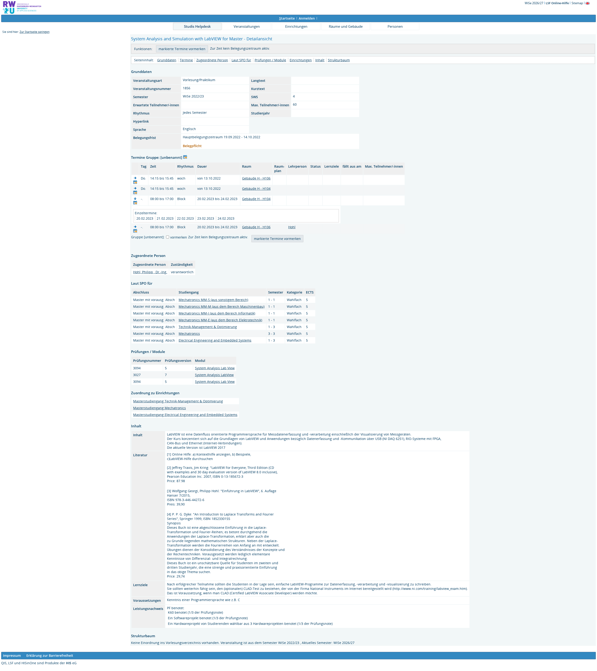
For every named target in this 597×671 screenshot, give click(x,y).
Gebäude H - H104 (256, 188)
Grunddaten (166, 60)
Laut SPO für (241, 60)
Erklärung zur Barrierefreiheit (49, 655)
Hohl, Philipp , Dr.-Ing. (150, 272)
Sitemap (577, 3)
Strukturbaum (339, 60)
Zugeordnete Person (212, 60)
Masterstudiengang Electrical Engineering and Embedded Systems (185, 414)
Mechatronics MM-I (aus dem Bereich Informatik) (217, 313)
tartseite (287, 18)
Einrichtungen (296, 26)
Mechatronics (189, 333)
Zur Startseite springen (34, 32)
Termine (186, 60)
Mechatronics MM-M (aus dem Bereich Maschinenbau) (221, 306)
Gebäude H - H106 (256, 178)
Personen (395, 26)
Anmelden (307, 18)
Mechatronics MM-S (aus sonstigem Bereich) (213, 299)
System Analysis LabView (214, 375)
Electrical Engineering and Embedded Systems (215, 340)
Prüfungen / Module (270, 60)
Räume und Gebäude (346, 26)
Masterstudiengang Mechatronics (159, 408)
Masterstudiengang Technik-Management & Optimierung (178, 401)
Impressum (12, 655)
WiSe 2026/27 (534, 3)
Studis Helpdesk (197, 26)
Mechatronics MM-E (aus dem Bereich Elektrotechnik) (220, 320)
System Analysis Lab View (215, 368)
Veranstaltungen (247, 26)
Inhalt (319, 60)
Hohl (291, 227)
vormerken (178, 237)
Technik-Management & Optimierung (208, 327)
